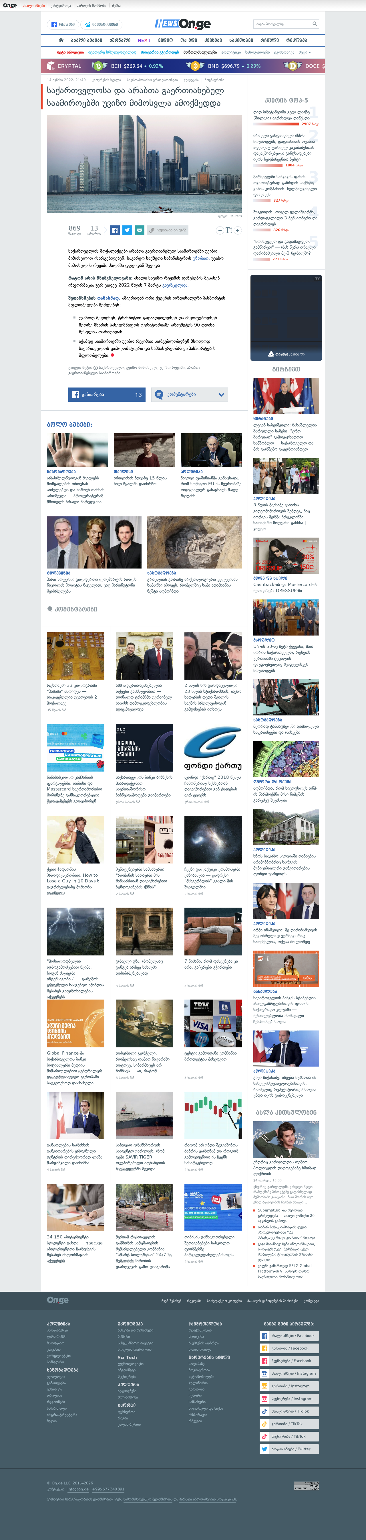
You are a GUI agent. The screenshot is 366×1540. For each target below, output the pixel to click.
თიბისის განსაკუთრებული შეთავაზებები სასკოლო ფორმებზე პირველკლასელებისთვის (213, 1224)
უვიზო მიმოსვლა (141, 367)
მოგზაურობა (214, 80)
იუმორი (195, 1395)
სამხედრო (55, 1362)
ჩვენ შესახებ (172, 1301)
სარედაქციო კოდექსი (224, 1301)
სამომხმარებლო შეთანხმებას (148, 1499)
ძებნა (116, 5)
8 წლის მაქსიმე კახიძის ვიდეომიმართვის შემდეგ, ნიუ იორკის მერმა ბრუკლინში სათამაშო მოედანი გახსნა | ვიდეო (286, 495)
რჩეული (269, 40)
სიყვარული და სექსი (206, 1408)
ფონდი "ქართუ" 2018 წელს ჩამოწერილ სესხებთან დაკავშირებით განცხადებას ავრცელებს (213, 764)
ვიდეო (165, 40)
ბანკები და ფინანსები (135, 1330)
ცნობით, (201, 258)
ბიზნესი (124, 1336)
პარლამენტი (57, 1330)
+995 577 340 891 (108, 1489)
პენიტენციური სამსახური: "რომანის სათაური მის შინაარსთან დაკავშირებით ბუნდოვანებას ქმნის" (144, 856)
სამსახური (197, 1402)
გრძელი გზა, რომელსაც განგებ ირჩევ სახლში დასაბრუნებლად (144, 948)
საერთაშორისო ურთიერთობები (152, 80)
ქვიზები (213, 40)
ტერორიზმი (56, 1336)
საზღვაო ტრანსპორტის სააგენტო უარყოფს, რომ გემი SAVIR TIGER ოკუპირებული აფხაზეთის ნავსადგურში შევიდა (144, 1132)
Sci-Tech (127, 1357)
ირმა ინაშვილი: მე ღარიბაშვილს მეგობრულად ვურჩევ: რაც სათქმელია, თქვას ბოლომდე (286, 914)
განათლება (56, 1383)
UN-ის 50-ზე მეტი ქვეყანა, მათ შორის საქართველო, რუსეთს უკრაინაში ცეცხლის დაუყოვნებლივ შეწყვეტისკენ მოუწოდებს (286, 636)
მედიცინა (196, 1336)
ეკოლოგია (56, 1376)
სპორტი (127, 1405)
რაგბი (123, 1418)
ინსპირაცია (198, 1415)
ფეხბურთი (126, 1412)
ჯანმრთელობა (205, 1324)
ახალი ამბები (34, 5)
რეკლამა (296, 40)
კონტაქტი (311, 1301)
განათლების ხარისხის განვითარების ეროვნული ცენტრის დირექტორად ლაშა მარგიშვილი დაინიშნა (75, 1132)
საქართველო (111, 367)
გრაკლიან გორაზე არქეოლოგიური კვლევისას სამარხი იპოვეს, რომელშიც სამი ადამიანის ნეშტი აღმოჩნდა (197, 555)
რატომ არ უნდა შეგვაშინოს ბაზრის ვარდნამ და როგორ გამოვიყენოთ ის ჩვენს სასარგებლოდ (213, 1132)
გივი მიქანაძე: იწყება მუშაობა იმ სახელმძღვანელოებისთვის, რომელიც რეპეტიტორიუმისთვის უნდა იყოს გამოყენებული (286, 1064)
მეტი (303, 52)
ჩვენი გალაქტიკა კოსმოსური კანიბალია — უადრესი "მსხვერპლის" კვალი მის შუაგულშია (213, 856)
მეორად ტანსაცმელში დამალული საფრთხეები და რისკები (286, 707)
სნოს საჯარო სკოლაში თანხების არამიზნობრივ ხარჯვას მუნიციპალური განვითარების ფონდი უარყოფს (286, 843)
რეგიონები (56, 1402)
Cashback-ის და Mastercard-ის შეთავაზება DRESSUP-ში (286, 566)
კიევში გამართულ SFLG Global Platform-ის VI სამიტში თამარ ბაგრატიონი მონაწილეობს (285, 1271)
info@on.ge (78, 1489)
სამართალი (57, 1408)
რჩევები (195, 1421)
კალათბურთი (129, 1424)
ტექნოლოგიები (131, 1364)
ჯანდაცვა (54, 1389)
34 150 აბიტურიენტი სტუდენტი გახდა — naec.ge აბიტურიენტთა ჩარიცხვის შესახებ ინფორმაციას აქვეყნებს (75, 1224)
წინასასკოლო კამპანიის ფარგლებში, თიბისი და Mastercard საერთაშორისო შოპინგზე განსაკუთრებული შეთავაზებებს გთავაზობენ (75, 764)
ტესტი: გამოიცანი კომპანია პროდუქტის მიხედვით (213, 1040)
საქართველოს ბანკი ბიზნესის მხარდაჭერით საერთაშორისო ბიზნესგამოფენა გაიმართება (144, 764)
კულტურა (191, 80)
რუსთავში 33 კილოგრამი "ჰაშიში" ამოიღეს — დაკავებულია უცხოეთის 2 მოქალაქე (75, 672)
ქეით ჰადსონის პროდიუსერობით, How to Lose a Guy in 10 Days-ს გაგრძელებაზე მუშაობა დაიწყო (75, 856)
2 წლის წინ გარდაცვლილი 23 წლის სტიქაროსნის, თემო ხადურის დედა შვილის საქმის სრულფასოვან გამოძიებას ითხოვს (213, 672)
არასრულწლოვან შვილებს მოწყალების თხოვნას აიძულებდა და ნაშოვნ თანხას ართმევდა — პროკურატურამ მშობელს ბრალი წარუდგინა (80, 469)
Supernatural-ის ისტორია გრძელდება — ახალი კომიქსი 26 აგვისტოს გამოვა (286, 1215)
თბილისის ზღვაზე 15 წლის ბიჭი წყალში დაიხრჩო (147, 460)
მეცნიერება (127, 1376)
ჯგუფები (66, 25)
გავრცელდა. (175, 285)
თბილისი (54, 1395)
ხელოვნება (127, 1391)
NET (144, 40)
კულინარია (198, 1383)
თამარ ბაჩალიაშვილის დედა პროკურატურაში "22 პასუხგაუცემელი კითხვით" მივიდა (286, 1232)
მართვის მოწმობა (91, 5)
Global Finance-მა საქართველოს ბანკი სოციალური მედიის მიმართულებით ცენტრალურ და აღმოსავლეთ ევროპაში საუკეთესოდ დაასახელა (75, 1040)
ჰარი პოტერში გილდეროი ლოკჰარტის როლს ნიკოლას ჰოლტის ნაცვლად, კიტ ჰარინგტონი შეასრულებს (97, 555)
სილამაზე (196, 1364)
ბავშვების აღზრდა (204, 1343)
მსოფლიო (55, 1343)
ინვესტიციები (104, 25)
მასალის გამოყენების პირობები (273, 1301)
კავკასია (54, 1349)
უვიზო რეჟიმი (172, 367)
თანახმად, (109, 298)
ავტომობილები (201, 1376)
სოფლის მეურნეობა (135, 1349)
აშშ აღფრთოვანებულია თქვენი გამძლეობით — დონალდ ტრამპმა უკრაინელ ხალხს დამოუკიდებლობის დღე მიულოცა (144, 672)
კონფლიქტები (59, 1356)
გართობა (196, 1389)
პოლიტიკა (231, 52)
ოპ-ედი (188, 40)
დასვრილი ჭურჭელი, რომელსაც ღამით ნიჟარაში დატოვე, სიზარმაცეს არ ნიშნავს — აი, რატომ (144, 1040)
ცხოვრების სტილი (106, 80)
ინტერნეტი (127, 1370)
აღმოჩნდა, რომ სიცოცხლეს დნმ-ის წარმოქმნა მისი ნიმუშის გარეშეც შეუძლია (286, 772)
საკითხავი (241, 40)
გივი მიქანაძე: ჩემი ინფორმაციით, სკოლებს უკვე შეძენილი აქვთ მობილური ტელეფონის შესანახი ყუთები (286, 1252)
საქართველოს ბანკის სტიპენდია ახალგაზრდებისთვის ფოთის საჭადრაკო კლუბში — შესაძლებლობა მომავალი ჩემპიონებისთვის (286, 987)
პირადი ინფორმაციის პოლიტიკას (207, 1499)
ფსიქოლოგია (200, 1330)
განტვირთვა (61, 5)
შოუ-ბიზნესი (128, 1397)
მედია (52, 1421)
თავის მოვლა (200, 1349)
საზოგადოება (257, 52)
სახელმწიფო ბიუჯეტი (135, 1343)
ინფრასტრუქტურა (62, 1415)
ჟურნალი (120, 40)
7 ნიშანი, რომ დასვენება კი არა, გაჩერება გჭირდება (213, 948)
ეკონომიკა (284, 52)
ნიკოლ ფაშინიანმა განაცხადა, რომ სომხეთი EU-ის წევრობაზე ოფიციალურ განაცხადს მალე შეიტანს (214, 466)
